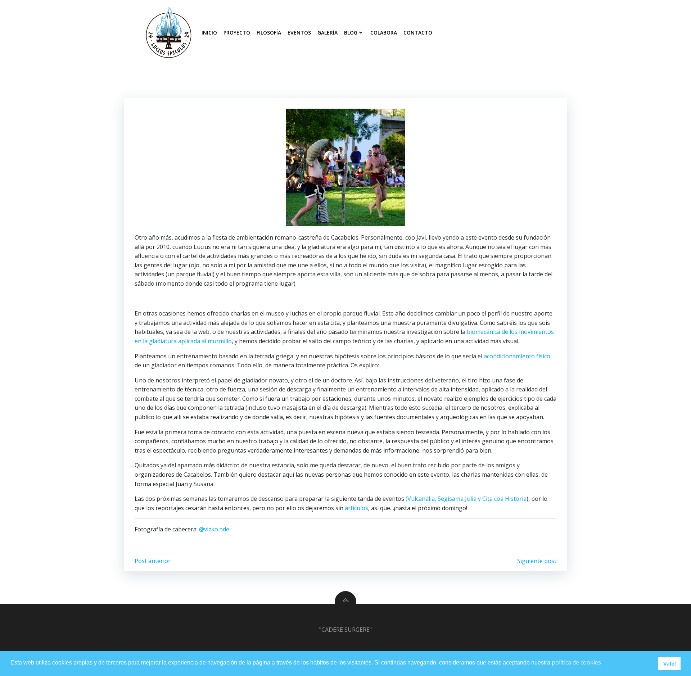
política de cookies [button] (576, 662)
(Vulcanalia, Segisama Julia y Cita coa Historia (466, 499)
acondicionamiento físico (517, 356)
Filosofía (269, 32)
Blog (350, 32)
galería (327, 32)
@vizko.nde (214, 529)
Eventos (299, 32)
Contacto (417, 32)
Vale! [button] (669, 663)
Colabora (383, 32)
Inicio (209, 32)
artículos (356, 508)
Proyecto (236, 32)
